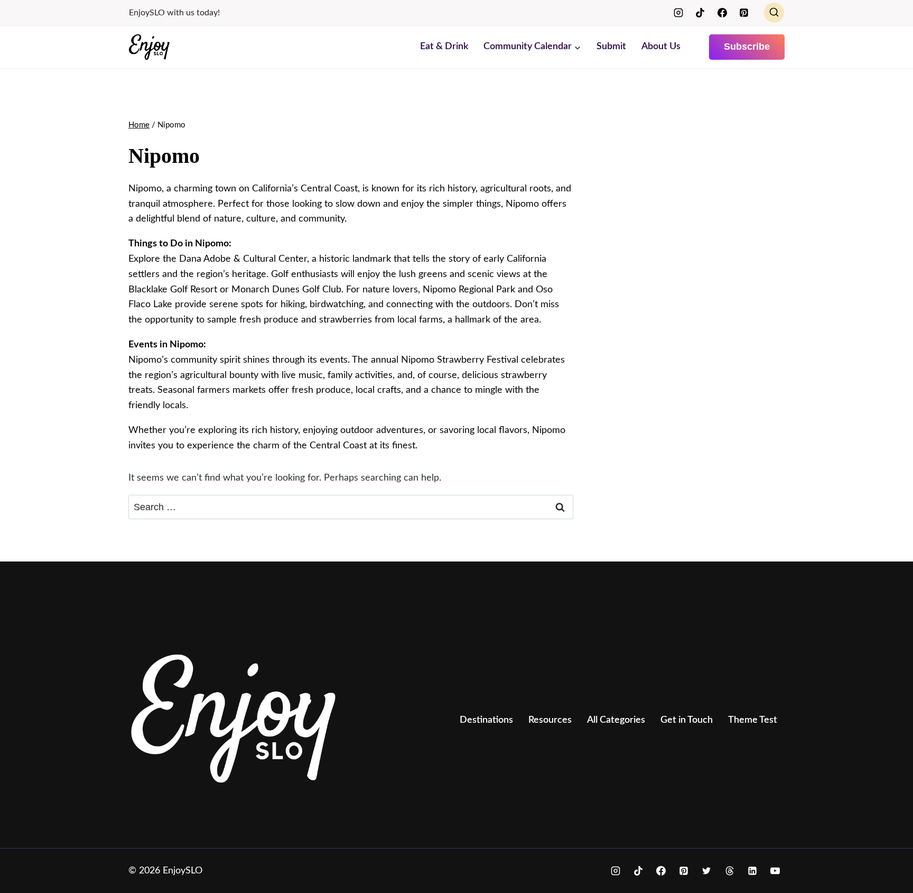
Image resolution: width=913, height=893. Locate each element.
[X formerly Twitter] (706, 870)
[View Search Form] (774, 13)
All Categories (616, 720)
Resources (550, 720)
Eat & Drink (444, 46)
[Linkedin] (752, 870)
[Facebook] (722, 12)
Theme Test (752, 720)
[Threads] (729, 870)
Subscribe (747, 46)
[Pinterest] (743, 12)
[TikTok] (700, 12)
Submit (611, 46)
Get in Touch (686, 720)
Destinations (486, 720)
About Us (661, 46)
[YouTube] (775, 870)
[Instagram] (678, 12)
